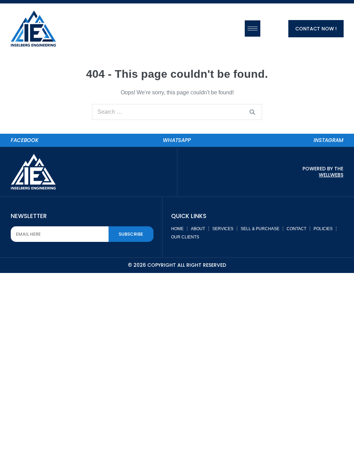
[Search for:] (177, 112)
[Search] (252, 112)
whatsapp (177, 140)
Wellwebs (331, 174)
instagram (328, 140)
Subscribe (131, 234)
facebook (25, 140)
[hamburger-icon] (252, 28)
